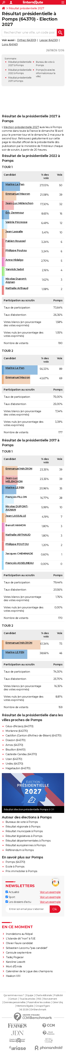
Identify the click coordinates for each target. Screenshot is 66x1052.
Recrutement (50, 999)
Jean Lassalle (14, 231)
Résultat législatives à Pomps (24, 836)
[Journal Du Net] (17, 1033)
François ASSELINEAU (20, 563)
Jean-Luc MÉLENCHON (14, 479)
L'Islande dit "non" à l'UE (21, 938)
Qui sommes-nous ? (13, 995)
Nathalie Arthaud (17, 288)
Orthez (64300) (26, 40)
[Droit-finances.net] (48, 1033)
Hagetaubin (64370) (18, 768)
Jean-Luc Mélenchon (19, 203)
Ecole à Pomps (15, 866)
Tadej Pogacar (15, 957)
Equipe (29, 995)
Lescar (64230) (48, 40)
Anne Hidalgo (14, 260)
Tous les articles (27, 999)
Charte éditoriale (43, 995)
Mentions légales (24, 1006)
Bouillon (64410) (15, 749)
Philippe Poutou (16, 250)
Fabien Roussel (15, 241)
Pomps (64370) (15, 862)
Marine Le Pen (15, 184)
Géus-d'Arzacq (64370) (19, 726)
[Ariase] (17, 1048)
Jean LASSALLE (16, 515)
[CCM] (48, 1025)
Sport (11, 897)
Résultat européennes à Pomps (26, 845)
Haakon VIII (13, 976)
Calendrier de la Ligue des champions (29, 971)
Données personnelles (14, 1002)
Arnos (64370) (14, 745)
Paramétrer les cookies (38, 1002)
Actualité (13, 892)
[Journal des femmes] (17, 1025)
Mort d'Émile (14, 966)
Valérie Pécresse (16, 222)
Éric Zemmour (15, 212)
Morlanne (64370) (17, 731)
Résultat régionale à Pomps (23, 826)
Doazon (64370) (15, 740)
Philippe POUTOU (17, 544)
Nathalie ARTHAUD (18, 534)
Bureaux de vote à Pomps (22, 822)
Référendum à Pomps (20, 850)
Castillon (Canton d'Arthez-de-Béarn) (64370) (33, 735)
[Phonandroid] (48, 1048)
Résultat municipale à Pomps (24, 831)
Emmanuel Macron (18, 193)
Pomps (40, 69)
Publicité (58, 995)
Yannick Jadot (15, 269)
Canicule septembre (19, 952)
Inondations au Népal (19, 934)
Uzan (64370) (14, 759)
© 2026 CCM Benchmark (33, 1009)
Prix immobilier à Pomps (21, 871)
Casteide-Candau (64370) (21, 754)
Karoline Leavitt (15, 962)
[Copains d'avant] (17, 1040)
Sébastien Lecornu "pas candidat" (26, 948)
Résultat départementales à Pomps (28, 840)
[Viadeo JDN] (48, 1040)
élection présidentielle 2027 (21, 127)
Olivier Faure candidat (19, 943)
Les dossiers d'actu (19, 902)
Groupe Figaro (42, 1006)
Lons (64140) (10, 44)
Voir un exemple (50, 892)
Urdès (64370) (14, 763)
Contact (13, 999)
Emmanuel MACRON (19, 468)
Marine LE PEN (15, 487)
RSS (39, 999)
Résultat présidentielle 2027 (26, 8)
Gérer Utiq (57, 1002)
